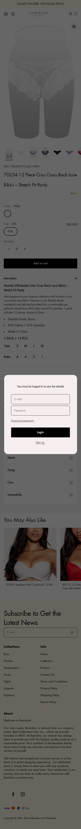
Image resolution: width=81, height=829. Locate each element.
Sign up (40, 442)
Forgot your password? (22, 420)
